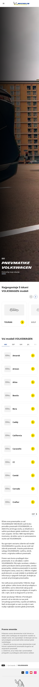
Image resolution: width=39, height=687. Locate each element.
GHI (21, 344)
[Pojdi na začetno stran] (21, 3)
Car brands (11, 665)
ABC (5, 344)
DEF (13, 344)
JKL (28, 344)
